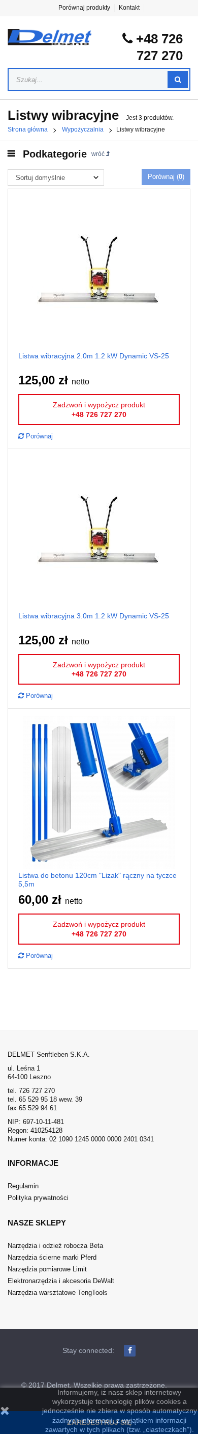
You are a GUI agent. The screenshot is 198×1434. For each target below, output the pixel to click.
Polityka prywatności (38, 1198)
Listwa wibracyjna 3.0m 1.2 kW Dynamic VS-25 (93, 616)
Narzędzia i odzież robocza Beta (55, 1245)
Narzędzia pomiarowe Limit (47, 1269)
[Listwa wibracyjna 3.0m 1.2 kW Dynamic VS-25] (99, 532)
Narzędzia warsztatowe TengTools (58, 1292)
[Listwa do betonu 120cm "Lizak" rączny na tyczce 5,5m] (99, 792)
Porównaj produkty (84, 7)
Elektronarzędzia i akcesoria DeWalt (61, 1281)
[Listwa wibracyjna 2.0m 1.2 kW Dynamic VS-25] (99, 273)
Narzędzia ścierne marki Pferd (52, 1257)
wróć (98, 154)
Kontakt (129, 7)
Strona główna (28, 129)
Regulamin (23, 1186)
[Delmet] (49, 37)
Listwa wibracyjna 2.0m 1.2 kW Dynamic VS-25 (93, 356)
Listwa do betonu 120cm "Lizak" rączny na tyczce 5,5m (97, 879)
